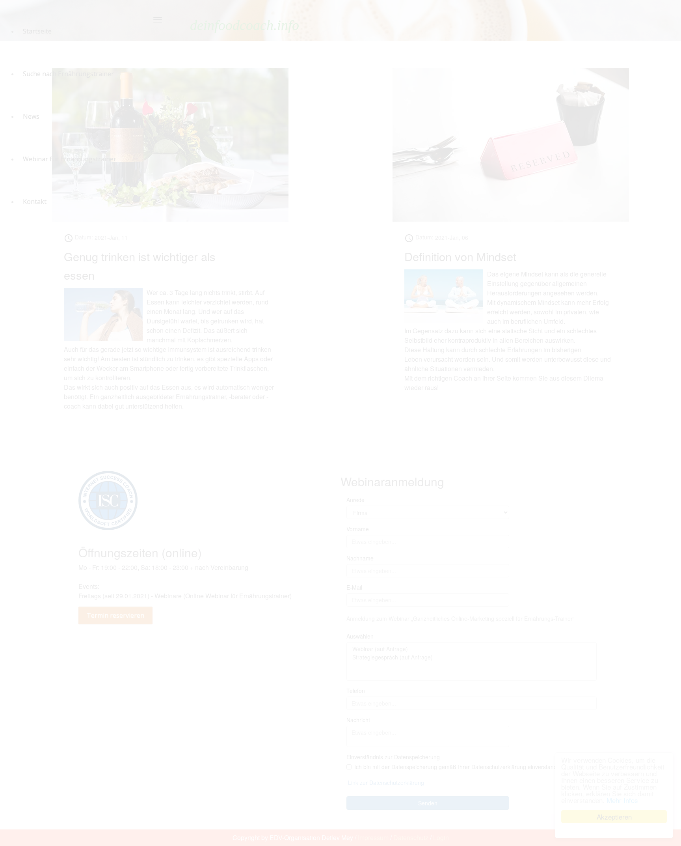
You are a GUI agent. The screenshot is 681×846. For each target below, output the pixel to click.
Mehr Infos (622, 800)
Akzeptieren (614, 817)
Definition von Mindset (460, 256)
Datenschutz (410, 837)
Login (441, 837)
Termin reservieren (115, 615)
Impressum (373, 837)
